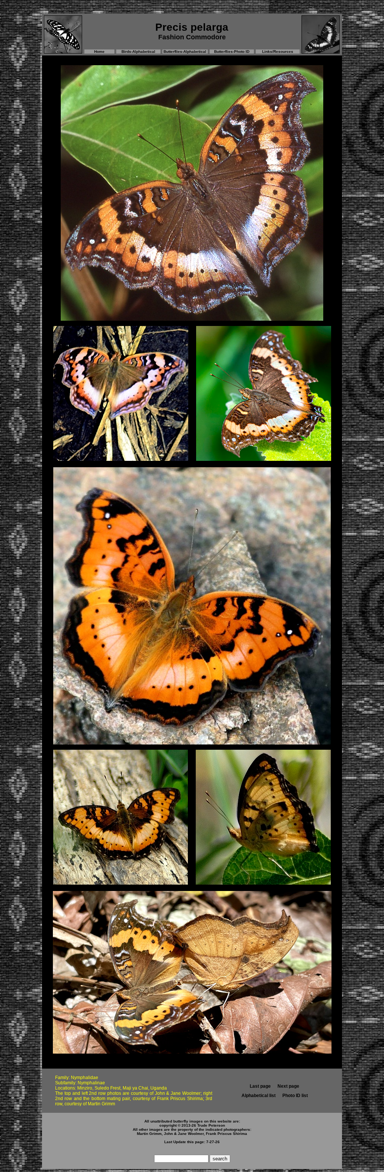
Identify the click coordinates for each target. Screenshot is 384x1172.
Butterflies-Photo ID (231, 51)
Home (99, 51)
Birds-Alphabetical (138, 51)
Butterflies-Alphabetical (185, 51)
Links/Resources (277, 51)
